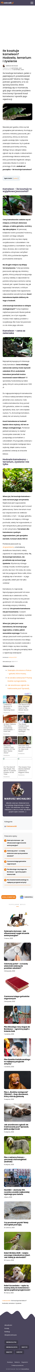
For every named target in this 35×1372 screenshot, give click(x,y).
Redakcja (10, 1362)
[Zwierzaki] (7, 3)
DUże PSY (19, 1352)
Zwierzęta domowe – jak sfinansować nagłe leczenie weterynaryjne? (16, 842)
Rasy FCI (24, 1347)
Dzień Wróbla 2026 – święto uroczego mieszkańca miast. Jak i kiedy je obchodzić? (17, 1255)
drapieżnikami (8, 547)
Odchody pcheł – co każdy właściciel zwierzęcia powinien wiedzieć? (17, 853)
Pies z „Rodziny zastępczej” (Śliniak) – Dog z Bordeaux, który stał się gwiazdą (16, 1094)
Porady (6, 1328)
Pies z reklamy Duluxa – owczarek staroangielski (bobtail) (15, 1159)
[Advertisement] (17, 26)
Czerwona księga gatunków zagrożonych (16, 997)
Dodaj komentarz (8, 897)
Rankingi (7, 1332)
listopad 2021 (13, 657)
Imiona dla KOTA (11, 1347)
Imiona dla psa (11, 1342)
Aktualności (8, 1325)
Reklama (17, 1362)
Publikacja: (12, 68)
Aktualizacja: (13, 69)
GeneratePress (25, 1369)
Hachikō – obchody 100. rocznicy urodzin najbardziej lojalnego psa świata (16, 1192)
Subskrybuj (28, 897)
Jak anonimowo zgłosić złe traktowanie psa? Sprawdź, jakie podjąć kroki (16, 1127)
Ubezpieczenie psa (10, 1335)
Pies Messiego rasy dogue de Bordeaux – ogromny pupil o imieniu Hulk (17, 871)
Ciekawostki (11, 826)
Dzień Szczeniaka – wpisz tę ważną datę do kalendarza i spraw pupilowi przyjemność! (17, 1288)
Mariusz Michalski (12, 66)
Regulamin (25, 1362)
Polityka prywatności (18, 1365)
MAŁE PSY (9, 1352)
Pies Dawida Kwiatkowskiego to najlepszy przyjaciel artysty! (17, 1061)
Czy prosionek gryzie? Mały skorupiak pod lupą (16, 1224)
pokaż (15, 178)
